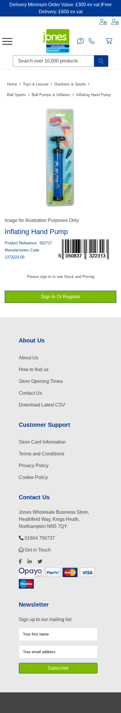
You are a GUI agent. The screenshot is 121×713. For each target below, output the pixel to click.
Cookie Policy (33, 477)
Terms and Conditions (41, 453)
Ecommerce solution (79, 700)
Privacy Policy (33, 465)
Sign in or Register (60, 296)
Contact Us (30, 393)
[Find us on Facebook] (20, 561)
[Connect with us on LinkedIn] (30, 561)
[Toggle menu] (7, 41)
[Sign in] (103, 22)
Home (12, 84)
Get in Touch (37, 549)
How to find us (33, 369)
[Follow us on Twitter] (40, 561)
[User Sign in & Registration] (115, 22)
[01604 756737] (92, 41)
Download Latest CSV (42, 404)
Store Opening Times (41, 381)
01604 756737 (39, 538)
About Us (28, 357)
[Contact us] (80, 41)
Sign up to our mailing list (45, 619)
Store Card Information (42, 441)
